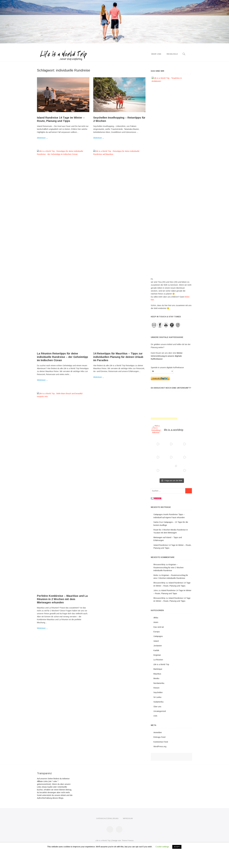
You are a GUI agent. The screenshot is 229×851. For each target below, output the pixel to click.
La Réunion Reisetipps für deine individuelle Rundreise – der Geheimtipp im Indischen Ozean (62, 357)
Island (156, 641)
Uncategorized (159, 711)
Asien (155, 622)
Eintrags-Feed (159, 737)
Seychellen (158, 692)
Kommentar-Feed (160, 742)
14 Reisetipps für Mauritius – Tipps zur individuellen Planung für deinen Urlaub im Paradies (118, 357)
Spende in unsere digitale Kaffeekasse (167, 367)
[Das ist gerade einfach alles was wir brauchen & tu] (158, 444)
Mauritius (157, 674)
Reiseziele (172, 54)
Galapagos (158, 636)
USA (155, 716)
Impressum (128, 818)
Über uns (156, 54)
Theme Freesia (127, 840)
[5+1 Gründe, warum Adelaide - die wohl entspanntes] (185, 470)
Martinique (157, 669)
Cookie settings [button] (162, 846)
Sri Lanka (157, 697)
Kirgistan (157, 655)
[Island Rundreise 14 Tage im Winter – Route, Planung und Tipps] (63, 94)
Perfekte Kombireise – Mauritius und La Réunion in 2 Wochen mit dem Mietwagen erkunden (62, 599)
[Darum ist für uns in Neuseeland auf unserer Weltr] (185, 444)
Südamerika (158, 702)
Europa (156, 632)
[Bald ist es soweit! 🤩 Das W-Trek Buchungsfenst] (185, 457)
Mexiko (156, 678)
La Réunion (158, 660)
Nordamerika (158, 683)
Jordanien (157, 646)
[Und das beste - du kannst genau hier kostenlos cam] (158, 470)
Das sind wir (158, 627)
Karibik (156, 650)
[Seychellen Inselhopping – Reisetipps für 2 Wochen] (119, 94)
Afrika (155, 618)
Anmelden (157, 732)
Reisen (156, 688)
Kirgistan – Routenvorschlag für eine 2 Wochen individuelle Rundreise (168, 567)
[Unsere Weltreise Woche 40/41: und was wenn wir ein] (171, 470)
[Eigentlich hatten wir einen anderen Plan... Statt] (171, 444)
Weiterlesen (41, 138)
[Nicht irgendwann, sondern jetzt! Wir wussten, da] (158, 457)
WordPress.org (159, 746)
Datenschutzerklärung (107, 818)
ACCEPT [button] (177, 847)
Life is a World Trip (161, 664)
